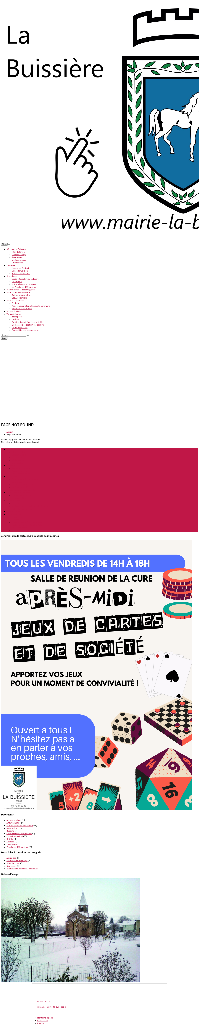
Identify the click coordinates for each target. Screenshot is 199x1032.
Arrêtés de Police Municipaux (19, 825)
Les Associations (19, 297)
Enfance (10, 841)
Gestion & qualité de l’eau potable (27, 322)
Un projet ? (17, 281)
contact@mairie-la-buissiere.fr (51, 1006)
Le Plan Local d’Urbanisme (24, 287)
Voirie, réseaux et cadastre (24, 284)
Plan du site (42, 1020)
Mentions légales (45, 1017)
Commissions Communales (19, 833)
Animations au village (22, 295)
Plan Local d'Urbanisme (17, 847)
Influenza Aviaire (19, 327)
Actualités (11, 857)
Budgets (10, 830)
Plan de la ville (18, 251)
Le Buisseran (12, 844)
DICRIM (9, 839)
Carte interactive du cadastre (25, 278)
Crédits (40, 1023)
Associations (12, 828)
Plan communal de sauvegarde (20, 289)
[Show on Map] (9, 244)
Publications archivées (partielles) (22, 868)
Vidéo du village (19, 254)
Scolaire (15, 303)
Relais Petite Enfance (22, 308)
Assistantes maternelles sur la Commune (31, 305)
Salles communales (21, 273)
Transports (17, 316)
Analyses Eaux (12, 822)
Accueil (9, 431)
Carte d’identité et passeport (25, 330)
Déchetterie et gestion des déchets (28, 324)
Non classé (11, 866)
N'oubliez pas (12, 863)
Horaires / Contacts (21, 268)
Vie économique (19, 260)
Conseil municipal (20, 270)
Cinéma (15, 319)
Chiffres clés (17, 262)
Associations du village (16, 860)
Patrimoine (17, 257)
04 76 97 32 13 (43, 1001)
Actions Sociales (14, 311)
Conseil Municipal (14, 836)
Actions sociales (13, 820)
